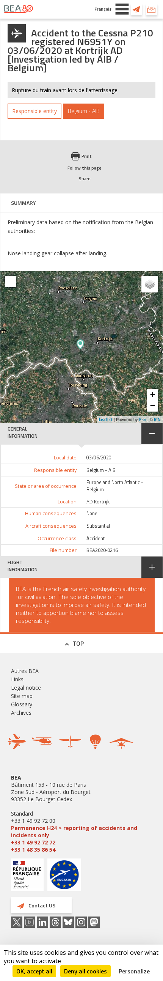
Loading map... (113, 347)
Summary (23, 203)
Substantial (98, 526)
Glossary (21, 704)
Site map (22, 696)
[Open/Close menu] (122, 9)
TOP (78, 643)
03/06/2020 (98, 457)
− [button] (152, 405)
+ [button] (152, 394)
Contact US (136, 9)
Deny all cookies (85, 971)
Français (102, 9)
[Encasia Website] (64, 877)
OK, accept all (34, 971)
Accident (95, 538)
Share (85, 178)
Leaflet (106, 420)
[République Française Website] (27, 875)
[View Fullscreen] (10, 281)
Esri (142, 420)
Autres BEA (25, 670)
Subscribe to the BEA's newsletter (151, 9)
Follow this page (84, 168)
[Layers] (149, 284)
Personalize (134, 971)
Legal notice (26, 687)
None (91, 513)
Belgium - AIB (101, 470)
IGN (157, 420)
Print (87, 156)
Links (17, 679)
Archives (21, 712)
